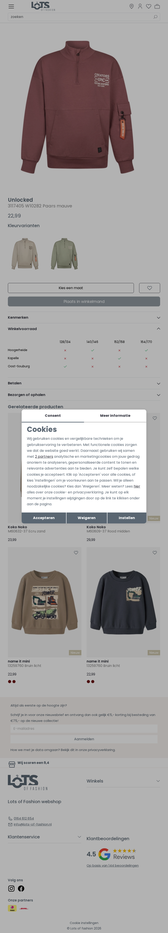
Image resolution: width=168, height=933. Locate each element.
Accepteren (44, 517)
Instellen (127, 517)
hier (137, 486)
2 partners (44, 456)
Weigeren (87, 517)
